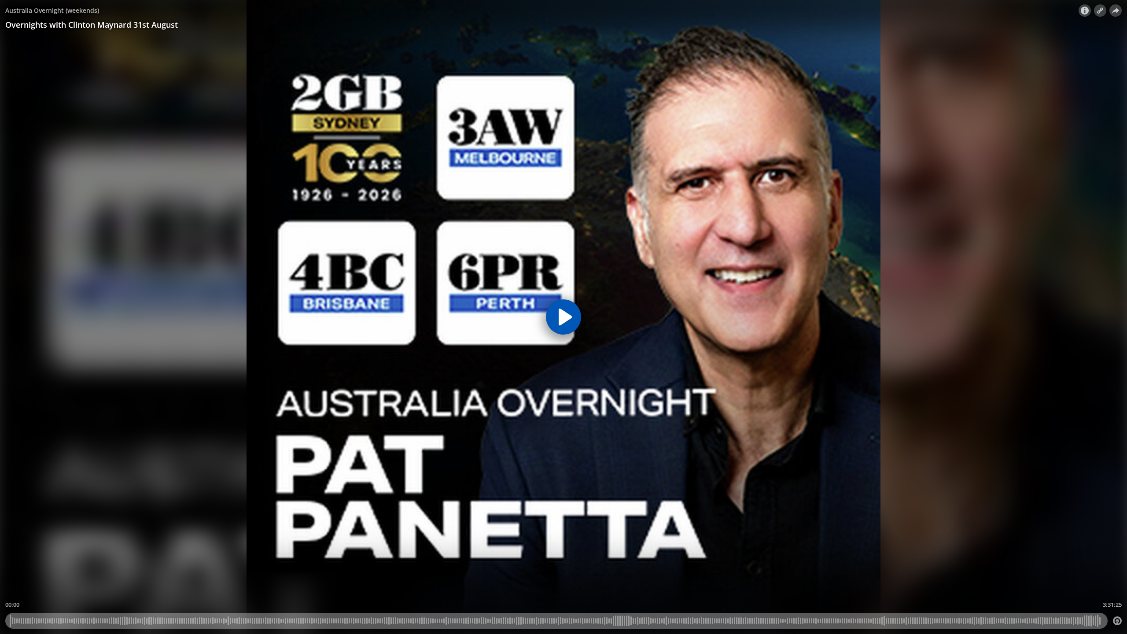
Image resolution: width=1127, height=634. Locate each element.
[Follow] (1100, 10)
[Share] (1115, 10)
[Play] (563, 317)
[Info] (1085, 10)
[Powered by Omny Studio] (1117, 620)
